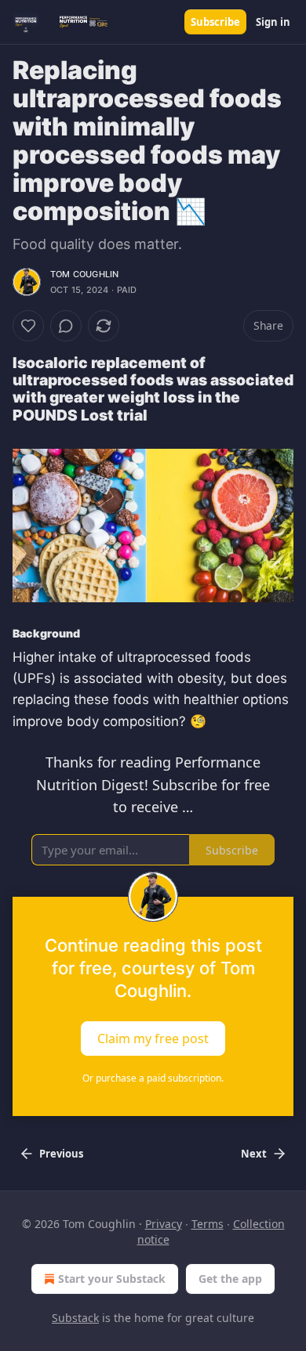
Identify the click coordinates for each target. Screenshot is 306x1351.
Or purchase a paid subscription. (153, 1078)
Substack (75, 1317)
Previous (61, 1154)
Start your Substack (112, 1278)
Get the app (230, 1278)
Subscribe (215, 22)
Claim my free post (153, 1038)
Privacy (163, 1223)
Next (254, 1154)
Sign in (273, 22)
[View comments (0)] (66, 325)
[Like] (28, 325)
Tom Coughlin (84, 274)
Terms (207, 1223)
